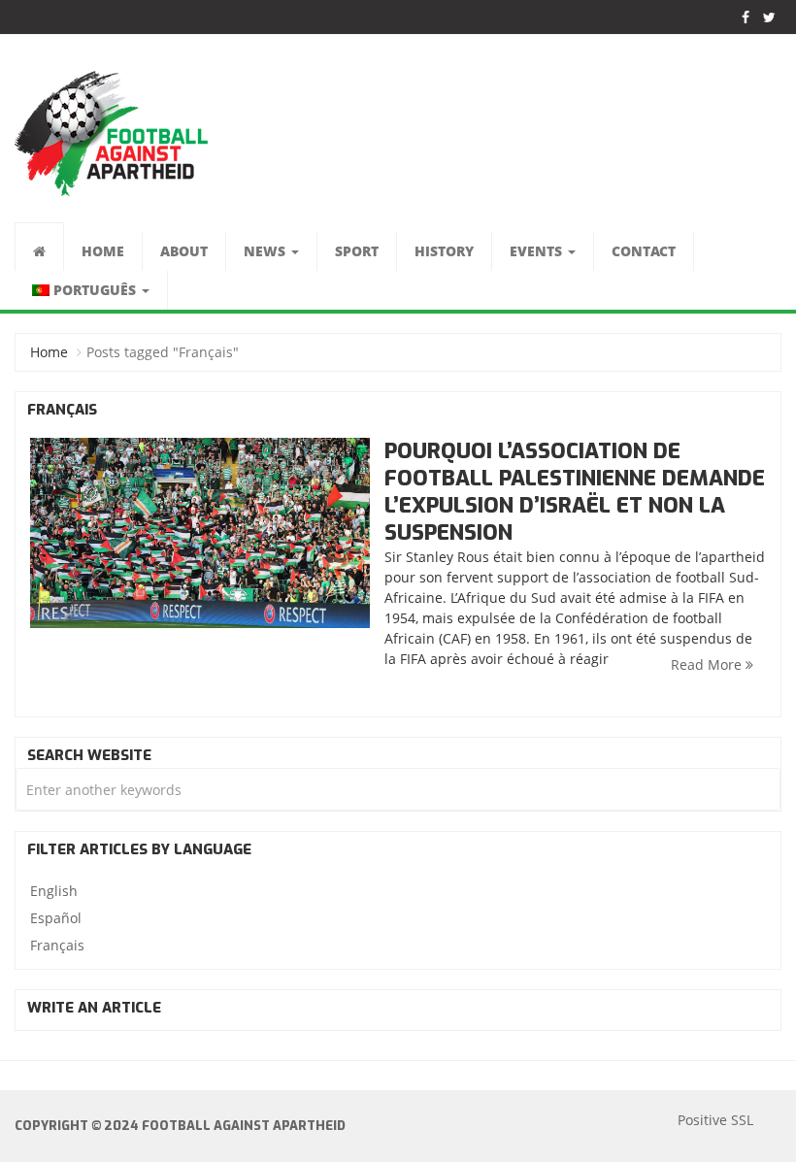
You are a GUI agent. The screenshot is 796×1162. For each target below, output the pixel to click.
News (266, 251)
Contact (644, 251)
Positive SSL (715, 1120)
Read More (708, 664)
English (54, 890)
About (184, 251)
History (444, 251)
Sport (357, 251)
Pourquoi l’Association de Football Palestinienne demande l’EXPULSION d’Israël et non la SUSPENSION (574, 492)
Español (56, 918)
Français (57, 945)
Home (103, 251)
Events (538, 251)
